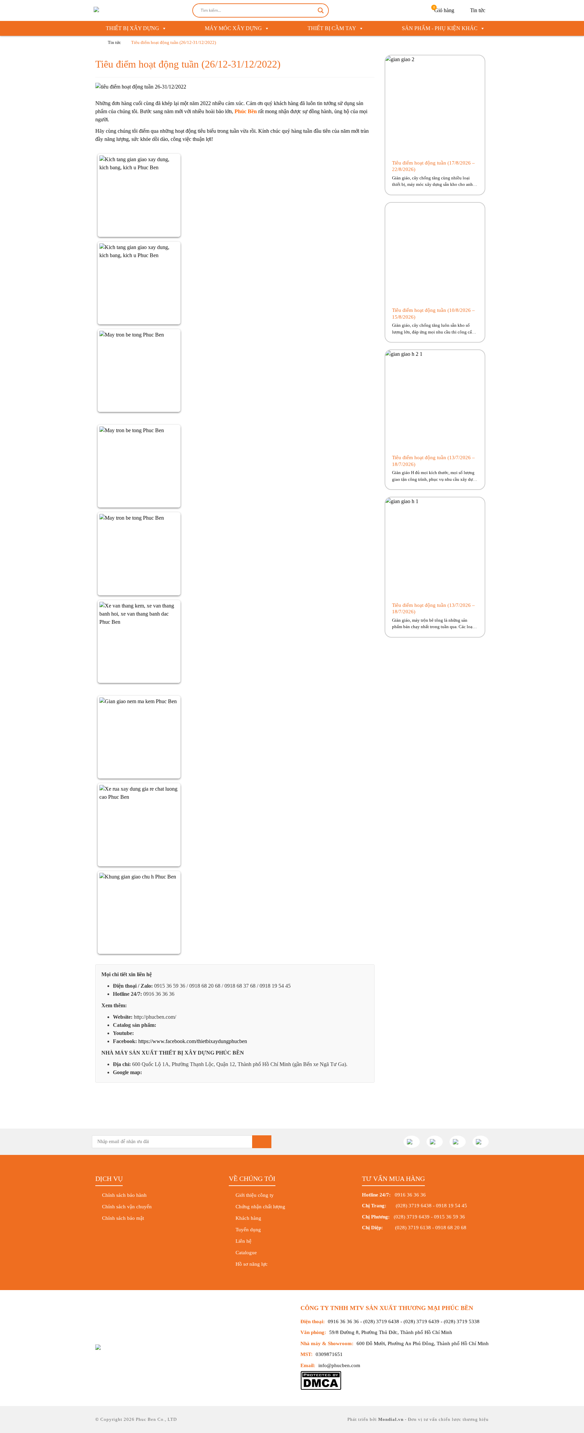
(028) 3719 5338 (462, 1321)
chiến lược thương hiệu (464, 1419)
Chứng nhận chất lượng (260, 1206)
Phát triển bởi (362, 1419)
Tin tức (477, 10)
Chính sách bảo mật (123, 1218)
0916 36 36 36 (343, 1321)
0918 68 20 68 (450, 1227)
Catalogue (246, 1252)
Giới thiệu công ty (255, 1195)
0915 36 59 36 (449, 1216)
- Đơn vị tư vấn (421, 1419)
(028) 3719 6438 (414, 1205)
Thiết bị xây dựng (132, 28)
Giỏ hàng (444, 9)
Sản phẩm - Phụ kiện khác (440, 28)
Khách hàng (248, 1218)
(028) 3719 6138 (412, 1227)
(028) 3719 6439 (412, 1216)
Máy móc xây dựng (233, 28)
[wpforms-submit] (261, 1141)
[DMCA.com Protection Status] (320, 1388)
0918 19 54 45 (451, 1205)
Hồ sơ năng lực (252, 1264)
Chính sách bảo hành (124, 1195)
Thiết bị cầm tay (332, 28)
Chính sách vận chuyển (127, 1206)
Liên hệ (243, 1241)
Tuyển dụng (248, 1229)
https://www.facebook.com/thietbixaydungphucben (192, 1041)
